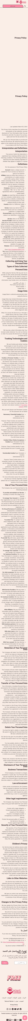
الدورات (24, 997)
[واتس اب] (10, 1009)
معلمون (19, 997)
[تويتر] (18, 1009)
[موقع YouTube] (15, 1009)
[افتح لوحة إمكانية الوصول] (24, 1017)
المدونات (4, 997)
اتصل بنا (16, 1001)
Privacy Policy (14, 1004)
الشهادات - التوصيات (12, 997)
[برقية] (13, 1009)
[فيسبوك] (20, 1009)
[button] (17, 1)
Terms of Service (9, 1001)
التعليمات (21, 1001)
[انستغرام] (7, 1009)
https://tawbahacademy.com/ (14, 249)
